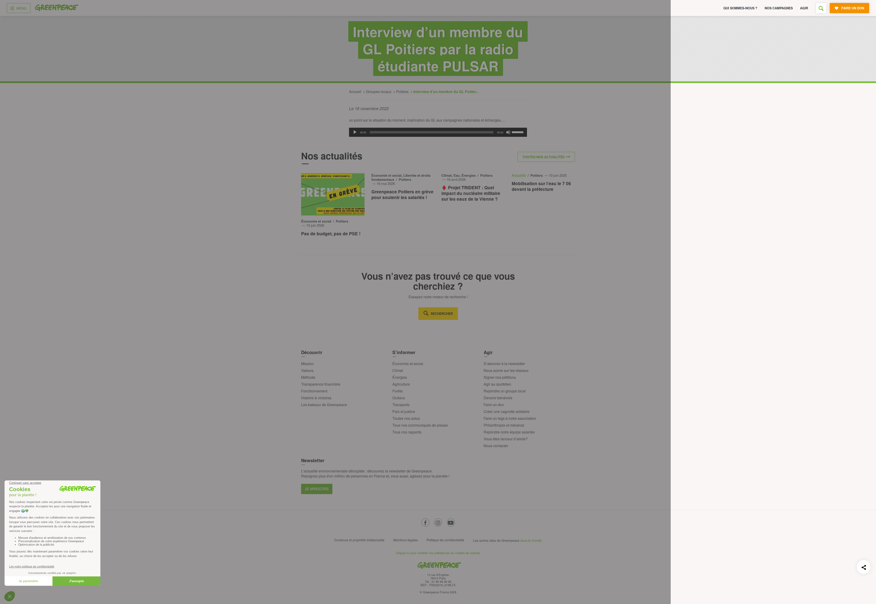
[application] (438, 132)
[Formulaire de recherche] (821, 8)
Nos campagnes (779, 8)
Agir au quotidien (497, 384)
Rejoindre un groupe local (505, 391)
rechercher (442, 313)
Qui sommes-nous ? (740, 8)
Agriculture (401, 384)
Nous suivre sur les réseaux (506, 370)
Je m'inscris (317, 488)
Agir (804, 8)
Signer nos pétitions (500, 377)
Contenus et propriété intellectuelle (359, 540)
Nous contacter (496, 445)
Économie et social (407, 363)
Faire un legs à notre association (510, 418)
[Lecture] (355, 132)
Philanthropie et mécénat (504, 425)
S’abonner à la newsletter (504, 363)
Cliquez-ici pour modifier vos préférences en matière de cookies (438, 553)
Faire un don (494, 404)
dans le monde (531, 540)
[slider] (518, 132)
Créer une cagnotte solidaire (506, 411)
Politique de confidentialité (445, 540)
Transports (400, 404)
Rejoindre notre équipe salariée (509, 432)
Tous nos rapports (406, 432)
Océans (398, 397)
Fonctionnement (314, 391)
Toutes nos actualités (543, 157)
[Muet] (508, 132)
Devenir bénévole (498, 397)
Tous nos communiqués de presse (420, 425)
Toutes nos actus (406, 418)
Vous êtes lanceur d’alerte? (506, 438)
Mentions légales (405, 540)
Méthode (308, 377)
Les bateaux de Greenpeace (324, 404)
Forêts (397, 391)
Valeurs (307, 370)
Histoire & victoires (316, 397)
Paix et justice (403, 411)
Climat (397, 370)
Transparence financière (320, 384)
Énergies (399, 377)
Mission (307, 363)
